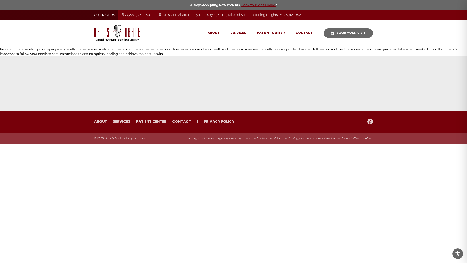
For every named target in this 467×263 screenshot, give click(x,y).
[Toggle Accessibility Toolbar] (457, 253)
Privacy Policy (219, 122)
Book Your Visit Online (258, 5)
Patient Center (271, 33)
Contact (304, 33)
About (213, 33)
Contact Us (104, 15)
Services (238, 33)
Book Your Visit (351, 33)
